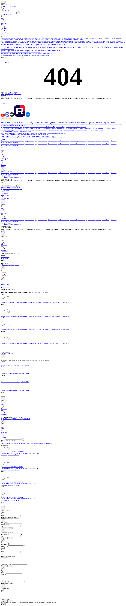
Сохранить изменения (7, 517)
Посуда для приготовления (30, 55)
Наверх (3, 166)
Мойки (21, 50)
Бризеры (50, 53)
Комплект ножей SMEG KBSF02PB (27, 468)
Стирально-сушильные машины (57, 46)
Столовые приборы (43, 55)
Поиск (2, 57)
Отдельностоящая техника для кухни (11, 127)
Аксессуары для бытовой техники (115, 42)
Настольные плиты (117, 47)
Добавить (3, 527)
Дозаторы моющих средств (45, 50)
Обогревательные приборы (40, 53)
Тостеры (74, 47)
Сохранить (4, 538)
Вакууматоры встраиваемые (9, 41)
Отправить (4, 565)
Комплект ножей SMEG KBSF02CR (27, 483)
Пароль (3, 255)
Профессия (4, 546)
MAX (28, 419)
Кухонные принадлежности (9, 137)
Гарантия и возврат (81, 141)
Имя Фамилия (5, 544)
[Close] (3, 169)
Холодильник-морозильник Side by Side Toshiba (56, 302)
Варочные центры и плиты (48, 44)
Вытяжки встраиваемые (12, 42)
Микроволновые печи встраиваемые (30, 42)
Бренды (108, 141)
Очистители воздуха (7, 53)
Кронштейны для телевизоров (31, 52)
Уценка (3, 139)
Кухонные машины (66, 47)
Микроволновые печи (29, 47)
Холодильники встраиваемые (95, 42)
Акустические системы (15, 52)
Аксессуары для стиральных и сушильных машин (82, 46)
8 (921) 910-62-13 (6, 94)
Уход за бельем (5, 128)
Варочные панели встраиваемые (27, 41)
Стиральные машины (29, 46)
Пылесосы (45, 47)
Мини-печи (107, 47)
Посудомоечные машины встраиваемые (75, 42)
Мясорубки (86, 47)
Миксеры (38, 47)
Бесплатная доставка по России (10, 455)
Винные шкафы (60, 44)
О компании (4, 141)
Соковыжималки (9, 49)
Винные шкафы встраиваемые (46, 41)
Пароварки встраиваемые (98, 41)
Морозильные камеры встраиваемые (52, 42)
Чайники (79, 47)
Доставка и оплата (42, 141)
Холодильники (35, 44)
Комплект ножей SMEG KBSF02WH (28, 453)
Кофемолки (19, 47)
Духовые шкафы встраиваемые (64, 41)
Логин (2, 253)
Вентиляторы (17, 53)
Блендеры (3, 47)
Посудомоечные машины (23, 44)
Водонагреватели (26, 53)
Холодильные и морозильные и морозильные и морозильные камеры (21, 302)
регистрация (4, 258)
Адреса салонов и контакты (16, 141)
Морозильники (11, 44)
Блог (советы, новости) (94, 141)
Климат (3, 136)
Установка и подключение (68, 141)
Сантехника (4, 133)
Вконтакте (18, 419)
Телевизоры (4, 52)
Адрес (2, 526)
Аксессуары (56, 50)
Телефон (3, 514)
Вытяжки (3, 44)
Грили (58, 47)
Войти (10, 171)
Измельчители (15, 50)
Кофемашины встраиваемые (82, 41)
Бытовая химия (5, 55)
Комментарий (5, 581)
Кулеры (102, 47)
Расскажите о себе (6, 564)
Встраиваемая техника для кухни (10, 122)
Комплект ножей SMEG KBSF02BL (27, 498)
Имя (2, 572)
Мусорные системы (15, 55)
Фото (2, 553)
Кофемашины (52, 47)
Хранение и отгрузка (54, 141)
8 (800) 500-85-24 (6, 14)
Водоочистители (5, 50)
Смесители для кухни (30, 50)
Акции (104, 141)
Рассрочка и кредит (30, 141)
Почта (2, 515)
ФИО (2, 512)
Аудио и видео (5, 134)
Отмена (16, 517)
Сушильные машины (42, 46)
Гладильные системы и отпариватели (12, 46)
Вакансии (113, 141)
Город (2, 524)
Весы (2, 49)
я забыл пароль (5, 257)
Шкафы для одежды (103, 46)
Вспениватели (11, 47)
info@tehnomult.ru (16, 94)
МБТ (2, 130)
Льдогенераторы (94, 47)
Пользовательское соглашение (9, 142)
